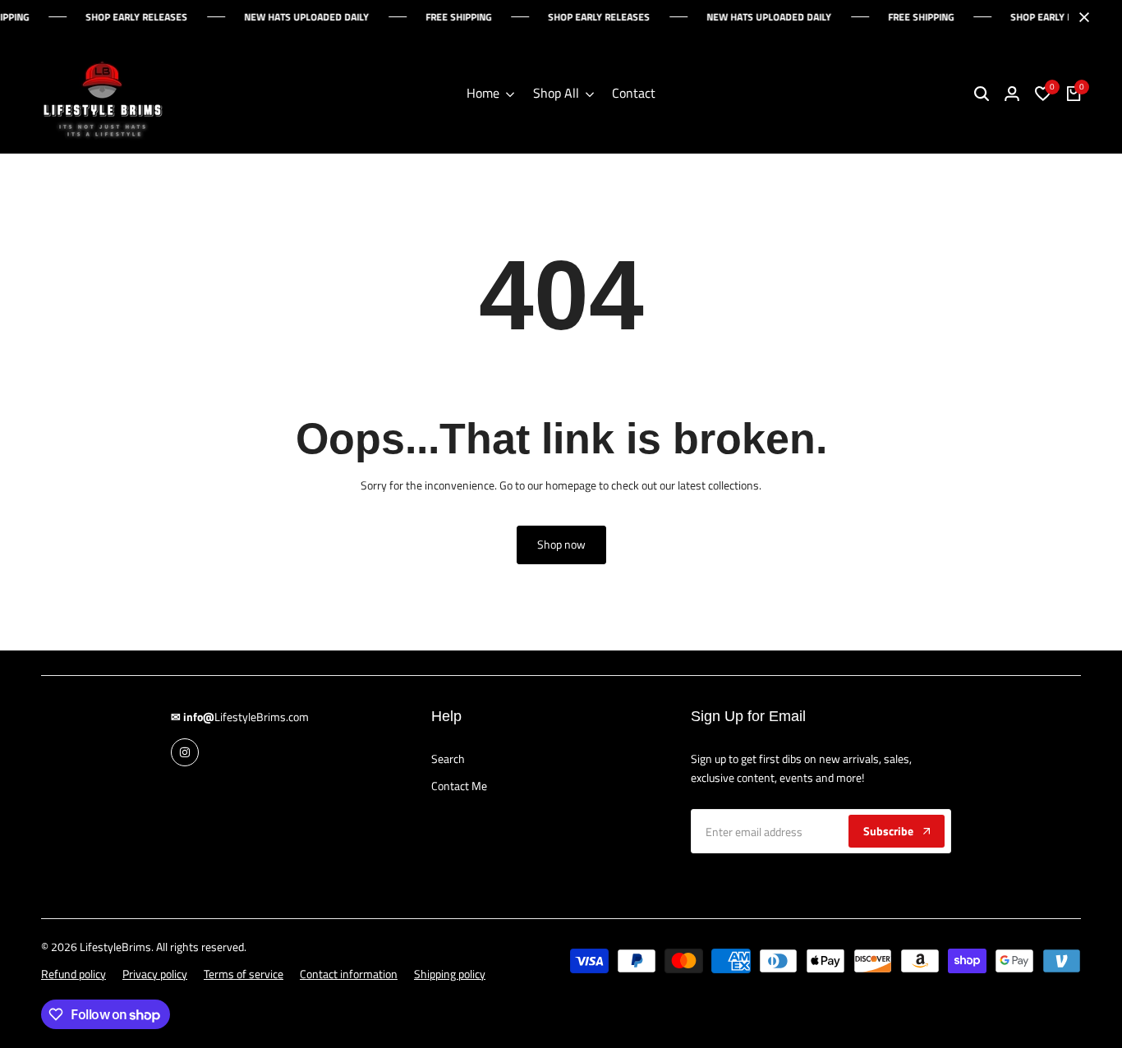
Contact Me (459, 785)
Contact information (349, 973)
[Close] (1081, 17)
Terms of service (243, 973)
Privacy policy (154, 973)
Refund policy (73, 973)
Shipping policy (449, 973)
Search (448, 758)
